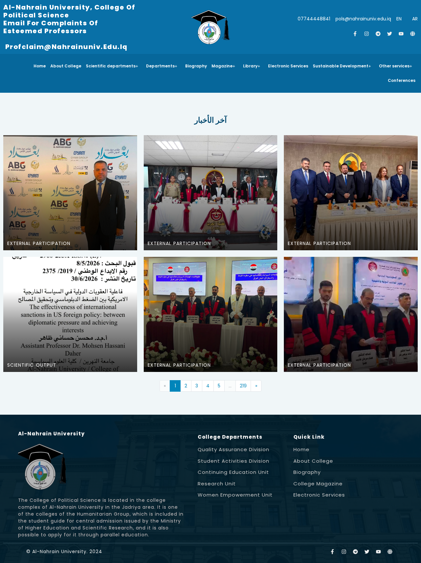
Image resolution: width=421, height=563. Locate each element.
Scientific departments (111, 66)
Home (40, 66)
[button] (114, 66)
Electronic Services (288, 66)
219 (243, 385)
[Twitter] (390, 34)
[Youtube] (401, 34)
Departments (160, 66)
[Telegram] (378, 34)
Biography (196, 66)
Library (250, 66)
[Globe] (413, 34)
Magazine (222, 66)
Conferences (401, 80)
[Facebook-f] (355, 34)
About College (65, 66)
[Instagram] (367, 34)
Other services (394, 66)
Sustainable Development (340, 66)
